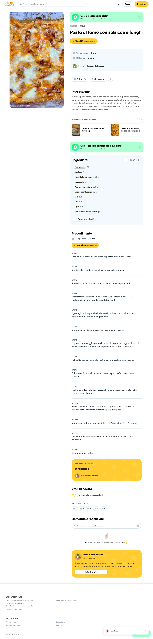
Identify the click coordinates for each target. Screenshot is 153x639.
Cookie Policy (61, 622)
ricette (73, 26)
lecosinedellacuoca (96, 66)
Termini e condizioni (13, 625)
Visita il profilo (91, 572)
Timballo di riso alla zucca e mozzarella (19, 606)
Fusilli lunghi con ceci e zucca (66, 600)
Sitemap (59, 625)
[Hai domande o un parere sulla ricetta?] (104, 526)
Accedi (128, 4)
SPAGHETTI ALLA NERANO (15, 604)
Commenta (99, 79)
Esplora (8, 629)
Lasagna (59, 604)
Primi (82, 26)
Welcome (59, 629)
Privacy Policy (11, 622)
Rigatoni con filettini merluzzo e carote (19, 600)
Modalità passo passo (85, 41)
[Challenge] (118, 4)
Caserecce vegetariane (14, 609)
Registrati (141, 4)
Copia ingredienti (86, 219)
